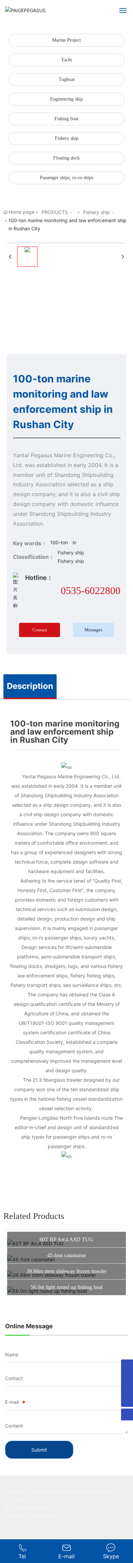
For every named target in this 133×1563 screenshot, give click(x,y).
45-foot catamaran (66, 1255)
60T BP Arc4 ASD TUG (66, 1239)
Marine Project (66, 40)
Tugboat (67, 79)
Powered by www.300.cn (31, 1515)
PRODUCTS (55, 212)
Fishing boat (66, 118)
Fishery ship (66, 138)
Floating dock (66, 158)
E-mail (66, 1556)
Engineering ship (66, 99)
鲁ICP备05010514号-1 (29, 1507)
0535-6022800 (90, 590)
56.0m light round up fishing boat (67, 1287)
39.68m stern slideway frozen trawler (66, 1271)
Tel (22, 1556)
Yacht (66, 59)
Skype (111, 1556)
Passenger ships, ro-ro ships (66, 177)
